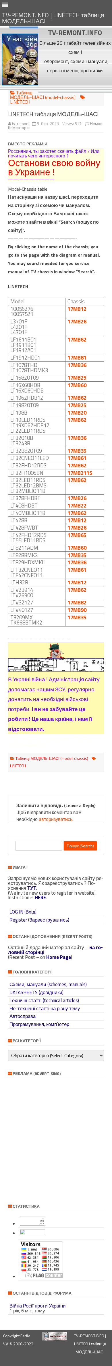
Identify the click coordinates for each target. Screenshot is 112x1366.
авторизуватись (55, 819)
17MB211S (79, 473)
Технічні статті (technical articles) (44, 1000)
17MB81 (76, 358)
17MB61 (76, 458)
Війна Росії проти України (37, 1306)
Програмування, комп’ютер (39, 1024)
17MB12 (76, 309)
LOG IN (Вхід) (22, 912)
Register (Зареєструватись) (39, 920)
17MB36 (76, 365)
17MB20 (76, 413)
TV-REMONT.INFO (75, 32)
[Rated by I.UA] (32, 1233)
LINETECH (20, 101)
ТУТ (31, 888)
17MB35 (76, 451)
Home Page (58, 957)
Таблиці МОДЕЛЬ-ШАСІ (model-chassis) (43, 95)
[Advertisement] (75, 83)
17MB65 (76, 535)
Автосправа (22, 1016)
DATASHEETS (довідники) (36, 992)
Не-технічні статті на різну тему (44, 1008)
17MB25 (76, 378)
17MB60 (76, 385)
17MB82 (76, 602)
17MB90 (76, 610)
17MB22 (76, 505)
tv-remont (21, 123)
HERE (40, 897)
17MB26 (76, 321)
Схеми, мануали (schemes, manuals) (48, 984)
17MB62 (76, 339)
